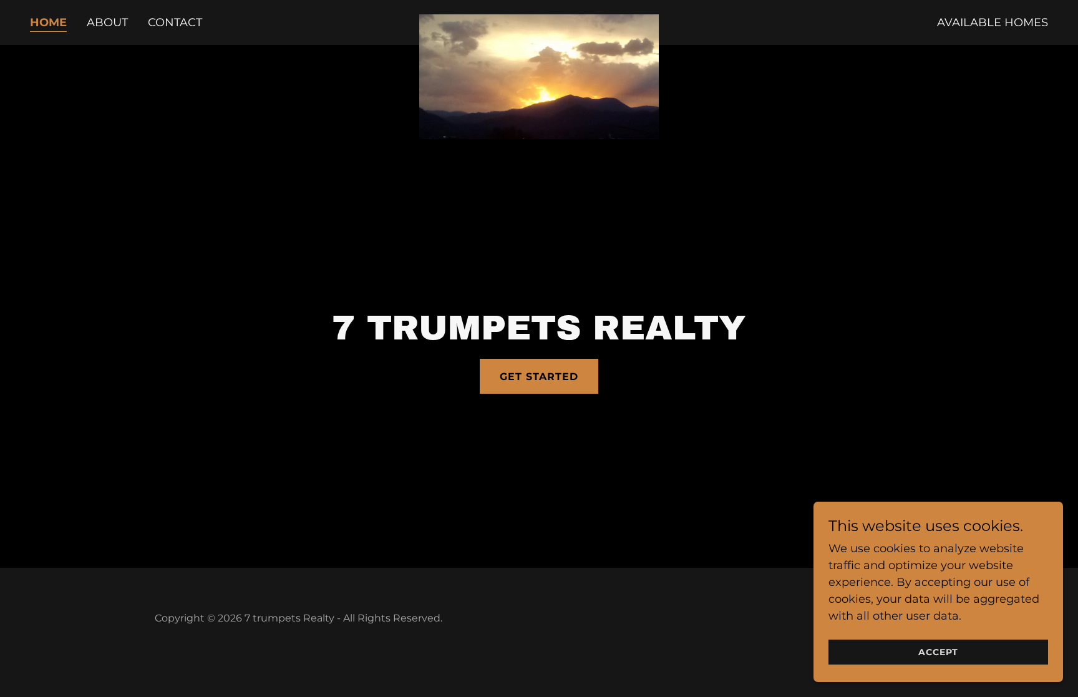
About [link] (107, 22)
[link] (539, 20)
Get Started (539, 377)
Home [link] (48, 22)
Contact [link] (175, 22)
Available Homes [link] (992, 22)
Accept (938, 652)
